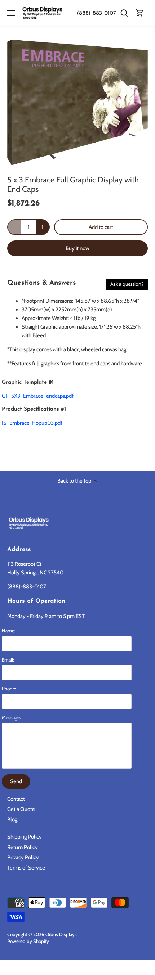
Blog (12, 819)
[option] (77, 102)
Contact (16, 799)
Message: (11, 717)
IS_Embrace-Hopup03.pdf (32, 423)
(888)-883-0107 (96, 13)
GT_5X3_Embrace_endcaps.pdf (38, 396)
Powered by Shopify (28, 941)
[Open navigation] (11, 13)
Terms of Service (26, 868)
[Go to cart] (140, 13)
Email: (8, 660)
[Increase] (42, 227)
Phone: (9, 688)
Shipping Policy (24, 837)
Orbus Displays (61, 934)
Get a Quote (21, 809)
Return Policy (22, 847)
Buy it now (77, 248)
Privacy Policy (23, 857)
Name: (8, 630)
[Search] (124, 13)
